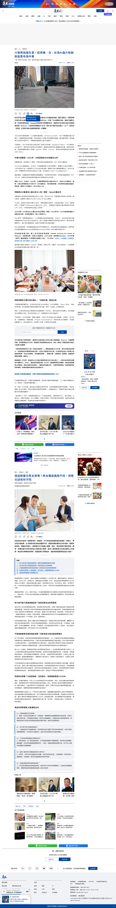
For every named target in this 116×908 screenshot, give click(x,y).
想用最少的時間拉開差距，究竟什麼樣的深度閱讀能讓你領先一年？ (37, 374)
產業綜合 (83, 376)
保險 (24, 806)
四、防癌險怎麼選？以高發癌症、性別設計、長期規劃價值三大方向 (38, 570)
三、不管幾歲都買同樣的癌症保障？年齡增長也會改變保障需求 (36, 568)
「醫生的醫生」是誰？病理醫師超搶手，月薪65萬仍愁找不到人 (89, 381)
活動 (95, 16)
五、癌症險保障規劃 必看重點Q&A (27, 573)
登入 (28, 119)
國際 (32, 16)
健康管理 (31, 806)
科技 (49, 16)
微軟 (27, 123)
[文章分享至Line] (15, 113)
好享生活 (21, 472)
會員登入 (51, 859)
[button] (72, 423)
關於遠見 (4, 886)
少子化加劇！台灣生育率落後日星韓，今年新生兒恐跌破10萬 (65, 817)
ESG (73, 16)
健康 (27, 472)
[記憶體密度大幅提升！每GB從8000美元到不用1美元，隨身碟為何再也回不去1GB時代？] (20, 817)
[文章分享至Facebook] (20, 113)
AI (44, 16)
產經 (55, 16)
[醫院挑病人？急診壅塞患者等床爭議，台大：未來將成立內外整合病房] (50, 836)
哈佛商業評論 (82, 881)
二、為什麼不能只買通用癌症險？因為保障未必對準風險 (34, 565)
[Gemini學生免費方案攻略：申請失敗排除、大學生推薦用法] (20, 836)
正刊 (86, 351)
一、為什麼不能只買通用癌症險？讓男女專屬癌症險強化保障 (36, 563)
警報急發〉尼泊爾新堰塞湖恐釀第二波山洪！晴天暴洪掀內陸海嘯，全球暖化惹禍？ (65, 826)
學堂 (89, 16)
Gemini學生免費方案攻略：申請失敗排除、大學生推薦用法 (34, 836)
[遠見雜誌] (58, 11)
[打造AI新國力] (89, 361)
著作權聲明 (73, 896)
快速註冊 (64, 859)
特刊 (92, 351)
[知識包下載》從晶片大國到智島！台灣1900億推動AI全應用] (6, 899)
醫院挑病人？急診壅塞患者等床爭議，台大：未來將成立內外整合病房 (65, 836)
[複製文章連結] (24, 113)
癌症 (37, 806)
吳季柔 (16, 62)
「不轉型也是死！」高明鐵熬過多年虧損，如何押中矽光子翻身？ (34, 826)
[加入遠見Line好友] (22, 868)
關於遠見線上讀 (16, 886)
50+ (71, 884)
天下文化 (91, 881)
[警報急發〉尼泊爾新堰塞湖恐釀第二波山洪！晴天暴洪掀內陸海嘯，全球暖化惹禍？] (50, 826)
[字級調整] (31, 113)
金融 (38, 16)
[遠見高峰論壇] (8, 4)
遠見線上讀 (81, 16)
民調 (67, 16)
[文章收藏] (28, 113)
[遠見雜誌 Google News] (51, 868)
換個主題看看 (91, 321)
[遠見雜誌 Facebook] (30, 868)
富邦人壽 (18, 806)
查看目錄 (84, 387)
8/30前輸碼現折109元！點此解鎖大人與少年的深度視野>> (62, 21)
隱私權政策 (81, 896)
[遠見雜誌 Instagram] (37, 868)
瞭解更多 (109, 4)
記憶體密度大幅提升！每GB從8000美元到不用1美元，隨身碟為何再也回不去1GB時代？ (34, 817)
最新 (20, 16)
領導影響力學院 (80, 884)
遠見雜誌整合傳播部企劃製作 (22, 486)
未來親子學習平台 (101, 881)
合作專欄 (54, 892)
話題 (26, 16)
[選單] (3, 11)
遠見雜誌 (73, 881)
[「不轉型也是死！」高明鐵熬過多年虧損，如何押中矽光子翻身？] (20, 826)
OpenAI (33, 123)
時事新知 (24, 49)
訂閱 (100, 11)
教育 (61, 16)
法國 (17, 448)
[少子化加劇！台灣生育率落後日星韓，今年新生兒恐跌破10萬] (50, 817)
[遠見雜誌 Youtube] (44, 868)
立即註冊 (92, 868)
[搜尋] (113, 10)
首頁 (16, 49)
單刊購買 (95, 387)
